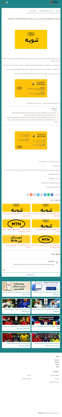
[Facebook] (52, 194)
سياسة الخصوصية (54, 382)
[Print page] (34, 194)
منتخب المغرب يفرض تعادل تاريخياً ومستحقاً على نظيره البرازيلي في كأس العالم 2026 (47, 345)
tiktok (57, 367)
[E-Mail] (41, 194)
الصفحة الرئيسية (54, 375)
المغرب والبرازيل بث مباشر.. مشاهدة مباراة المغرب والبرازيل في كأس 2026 (18, 345)
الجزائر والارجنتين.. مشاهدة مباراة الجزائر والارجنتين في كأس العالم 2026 (46, 310)
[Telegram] (38, 194)
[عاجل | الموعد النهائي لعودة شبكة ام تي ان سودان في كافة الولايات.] (46, 208)
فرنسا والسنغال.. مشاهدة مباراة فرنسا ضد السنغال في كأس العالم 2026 (17, 310)
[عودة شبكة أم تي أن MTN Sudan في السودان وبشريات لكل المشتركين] (16, 208)
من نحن (29, 375)
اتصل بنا (57, 379)
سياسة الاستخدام (26, 379)
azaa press (41, 413)
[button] (7, 2)
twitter (57, 365)
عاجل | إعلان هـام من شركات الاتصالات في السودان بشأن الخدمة (40, 115)
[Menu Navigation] (4, 2)
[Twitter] (45, 194)
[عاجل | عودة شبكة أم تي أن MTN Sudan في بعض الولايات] (46, 223)
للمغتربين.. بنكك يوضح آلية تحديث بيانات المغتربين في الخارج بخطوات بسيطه (16, 293)
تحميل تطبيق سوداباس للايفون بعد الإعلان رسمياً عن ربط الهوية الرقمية (46, 293)
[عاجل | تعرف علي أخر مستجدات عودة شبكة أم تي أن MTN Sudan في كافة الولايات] (16, 223)
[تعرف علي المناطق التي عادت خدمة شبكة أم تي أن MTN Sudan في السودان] (46, 239)
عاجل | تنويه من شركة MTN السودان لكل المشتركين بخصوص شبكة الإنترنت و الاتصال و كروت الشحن (31, 117)
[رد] (4, 270)
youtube (57, 362)
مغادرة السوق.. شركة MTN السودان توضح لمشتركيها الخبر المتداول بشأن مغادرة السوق (34, 113)
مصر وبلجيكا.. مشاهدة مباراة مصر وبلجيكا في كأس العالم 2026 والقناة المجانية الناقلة (16, 327)
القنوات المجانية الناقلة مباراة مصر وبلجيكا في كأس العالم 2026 (45, 327)
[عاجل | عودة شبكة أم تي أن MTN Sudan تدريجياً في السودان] (16, 239)
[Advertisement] (31, 399)
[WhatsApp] (48, 194)
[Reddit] (31, 194)
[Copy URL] (27, 194)
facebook (56, 360)
